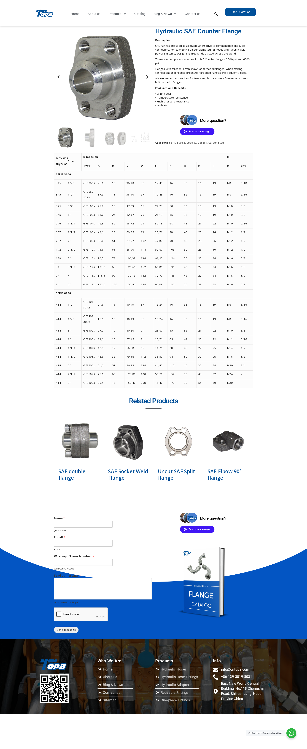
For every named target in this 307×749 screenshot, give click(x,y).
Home (75, 14)
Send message (66, 629)
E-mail (59, 537)
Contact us (192, 14)
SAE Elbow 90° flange (225, 474)
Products (115, 14)
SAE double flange (71, 474)
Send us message (67, 575)
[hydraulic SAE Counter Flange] (103, 77)
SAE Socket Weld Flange (128, 474)
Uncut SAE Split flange (176, 474)
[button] (58, 77)
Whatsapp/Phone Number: (74, 556)
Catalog (140, 14)
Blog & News (163, 14)
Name (59, 518)
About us (94, 14)
